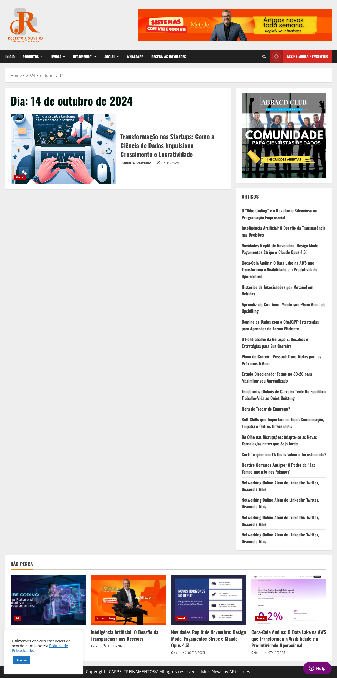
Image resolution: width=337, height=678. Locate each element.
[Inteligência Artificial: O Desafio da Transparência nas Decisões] (128, 600)
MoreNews (211, 672)
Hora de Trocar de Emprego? (266, 409)
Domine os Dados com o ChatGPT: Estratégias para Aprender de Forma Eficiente (280, 325)
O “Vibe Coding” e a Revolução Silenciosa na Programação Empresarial (279, 213)
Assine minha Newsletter (307, 56)
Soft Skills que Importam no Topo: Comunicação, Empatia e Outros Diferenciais (283, 422)
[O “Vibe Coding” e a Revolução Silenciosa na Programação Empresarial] (48, 600)
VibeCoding (105, 618)
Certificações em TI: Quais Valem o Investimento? (284, 454)
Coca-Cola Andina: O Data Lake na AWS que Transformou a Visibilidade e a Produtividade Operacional (280, 269)
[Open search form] (264, 56)
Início (10, 56)
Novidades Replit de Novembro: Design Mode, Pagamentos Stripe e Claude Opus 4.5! (280, 248)
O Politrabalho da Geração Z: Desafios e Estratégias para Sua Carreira (275, 342)
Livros (56, 56)
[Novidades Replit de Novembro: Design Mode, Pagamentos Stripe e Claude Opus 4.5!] (208, 600)
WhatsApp (135, 56)
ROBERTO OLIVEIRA (135, 162)
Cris (94, 646)
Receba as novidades (168, 56)
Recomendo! (82, 56)
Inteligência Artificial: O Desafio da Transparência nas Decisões (124, 635)
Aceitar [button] (21, 660)
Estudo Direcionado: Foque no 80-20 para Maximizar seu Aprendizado (277, 377)
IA (17, 618)
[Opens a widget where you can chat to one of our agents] (317, 668)
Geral (20, 177)
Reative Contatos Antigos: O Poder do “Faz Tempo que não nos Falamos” (278, 468)
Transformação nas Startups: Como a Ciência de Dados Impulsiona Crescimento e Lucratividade (63, 149)
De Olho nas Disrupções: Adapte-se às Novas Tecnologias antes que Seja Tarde (279, 440)
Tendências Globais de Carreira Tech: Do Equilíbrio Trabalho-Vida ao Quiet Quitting (284, 394)
